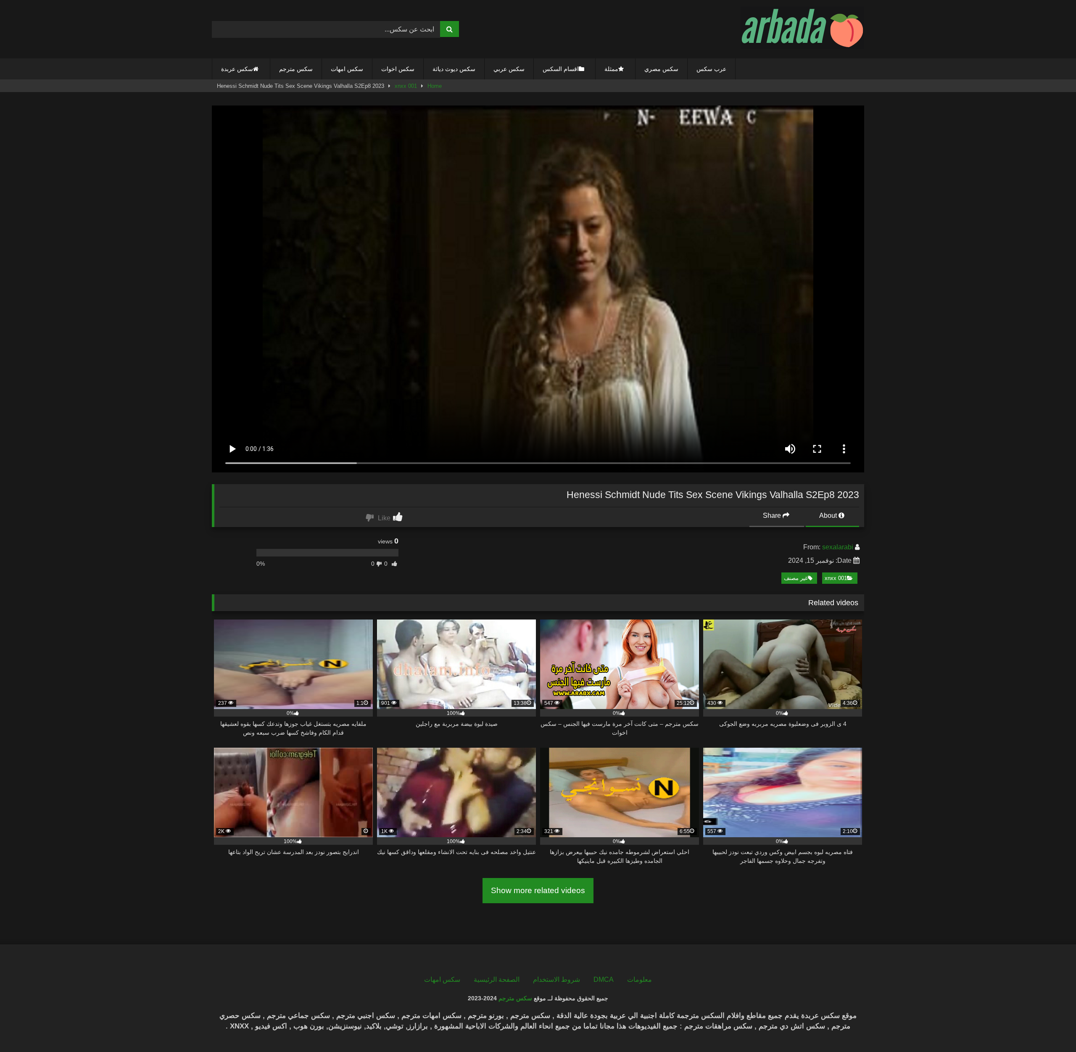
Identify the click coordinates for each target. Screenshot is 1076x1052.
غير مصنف (796, 578)
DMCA (603, 979)
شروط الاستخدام (556, 979)
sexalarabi (837, 547)
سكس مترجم (296, 69)
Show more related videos (538, 890)
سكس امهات (347, 69)
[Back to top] (1050, 1027)
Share (773, 515)
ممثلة (611, 69)
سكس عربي (509, 69)
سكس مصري (661, 69)
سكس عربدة (237, 69)
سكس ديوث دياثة (454, 69)
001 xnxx (406, 86)
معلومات (639, 979)
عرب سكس (711, 69)
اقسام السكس (561, 69)
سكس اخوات (397, 69)
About (829, 515)
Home (434, 86)
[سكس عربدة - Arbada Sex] (802, 29)
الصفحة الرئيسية (497, 979)
